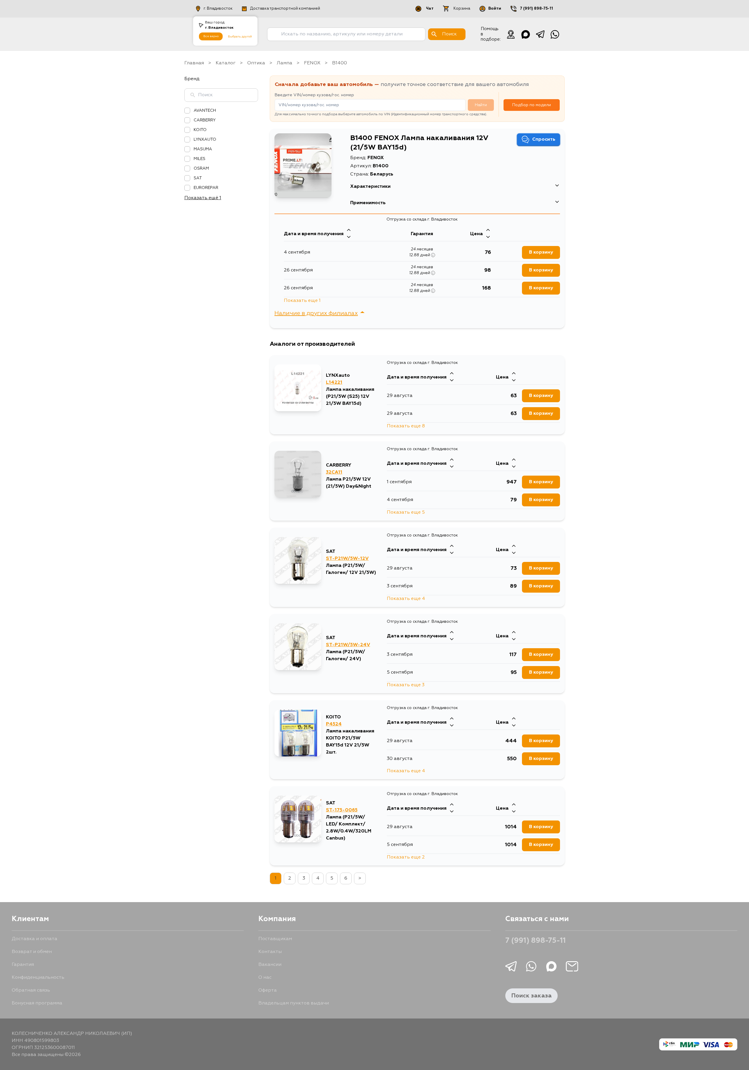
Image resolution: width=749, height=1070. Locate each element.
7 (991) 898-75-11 (536, 9)
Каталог (226, 63)
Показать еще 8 (406, 426)
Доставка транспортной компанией (285, 9)
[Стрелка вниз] (349, 237)
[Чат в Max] (525, 34)
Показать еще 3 (406, 685)
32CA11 (334, 472)
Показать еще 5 (406, 512)
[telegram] (540, 34)
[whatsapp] (555, 34)
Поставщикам (275, 939)
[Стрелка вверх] (349, 230)
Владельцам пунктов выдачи (293, 1003)
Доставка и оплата (34, 939)
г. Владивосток (218, 9)
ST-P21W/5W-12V (347, 558)
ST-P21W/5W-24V (348, 645)
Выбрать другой (240, 36)
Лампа (284, 63)
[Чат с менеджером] (511, 34)
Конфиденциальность (38, 977)
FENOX (312, 63)
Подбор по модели (531, 105)
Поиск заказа (531, 996)
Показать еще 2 (406, 857)
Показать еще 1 (302, 300)
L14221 (334, 382)
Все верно (211, 36)
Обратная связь (31, 990)
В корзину (541, 252)
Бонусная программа (37, 1003)
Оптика (256, 63)
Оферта (267, 990)
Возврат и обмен (32, 951)
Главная (194, 63)
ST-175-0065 (342, 810)
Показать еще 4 (406, 598)
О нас (265, 977)
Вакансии (269, 964)
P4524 (334, 724)
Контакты (270, 951)
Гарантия (23, 964)
